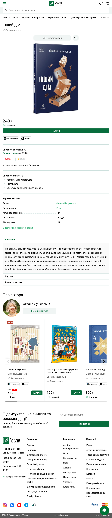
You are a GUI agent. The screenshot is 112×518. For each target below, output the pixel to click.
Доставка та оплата (37, 455)
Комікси (90, 474)
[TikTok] (33, 505)
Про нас (31, 445)
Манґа (89, 478)
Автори (67, 467)
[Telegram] (26, 505)
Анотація (10, 239)
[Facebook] (12, 505)
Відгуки (9, 276)
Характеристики (13, 282)
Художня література (96, 450)
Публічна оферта (35, 469)
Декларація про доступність (41, 486)
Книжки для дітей (95, 459)
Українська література (97, 455)
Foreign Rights (34, 496)
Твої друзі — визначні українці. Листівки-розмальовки (62, 371)
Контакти (31, 450)
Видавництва (70, 458)
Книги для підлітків (96, 464)
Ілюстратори (69, 472)
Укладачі (67, 482)
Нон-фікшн (92, 469)
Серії (65, 463)
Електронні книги (95, 483)
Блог (65, 453)
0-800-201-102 (12, 449)
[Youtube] (19, 505)
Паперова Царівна (17, 369)
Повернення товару (37, 459)
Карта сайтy (69, 486)
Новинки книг (93, 488)
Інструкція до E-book (37, 491)
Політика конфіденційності (40, 474)
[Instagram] (5, 505)
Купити (56, 131)
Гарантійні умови (35, 464)
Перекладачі (69, 477)
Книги (89, 445)
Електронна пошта (73, 415)
